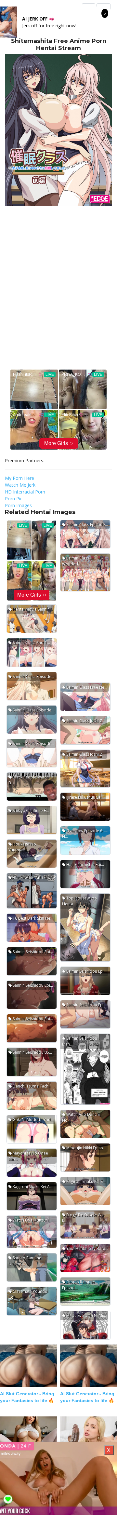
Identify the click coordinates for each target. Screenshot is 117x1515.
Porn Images (18, 505)
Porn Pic (13, 498)
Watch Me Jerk (20, 485)
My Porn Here (19, 478)
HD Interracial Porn (25, 492)
